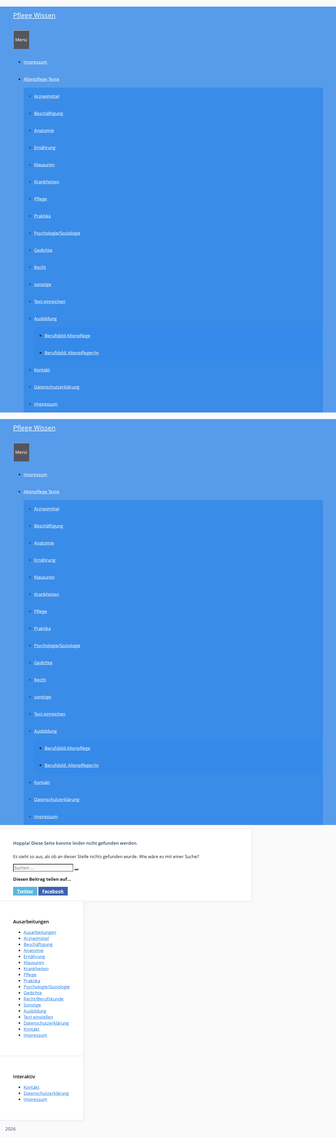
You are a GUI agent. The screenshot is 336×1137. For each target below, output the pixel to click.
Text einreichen (49, 301)
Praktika (42, 216)
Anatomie (44, 130)
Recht (40, 267)
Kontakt (42, 370)
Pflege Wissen (34, 15)
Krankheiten (46, 182)
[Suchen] (76, 869)
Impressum (35, 62)
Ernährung (44, 147)
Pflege (40, 199)
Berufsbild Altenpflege (67, 336)
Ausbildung (45, 318)
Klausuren (44, 165)
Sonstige (32, 1005)
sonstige (42, 284)
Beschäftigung (48, 113)
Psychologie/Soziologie (57, 233)
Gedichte (43, 250)
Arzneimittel (46, 96)
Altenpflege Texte (41, 79)
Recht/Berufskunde (44, 999)
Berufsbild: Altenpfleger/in (72, 353)
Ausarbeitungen (40, 932)
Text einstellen (38, 1017)
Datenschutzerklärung (56, 387)
